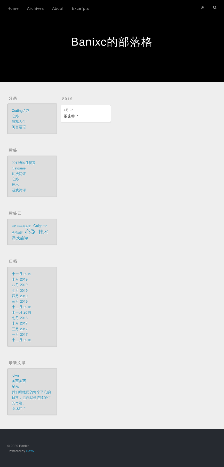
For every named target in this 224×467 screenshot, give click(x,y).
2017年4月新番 (24, 162)
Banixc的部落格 (112, 41)
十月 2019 (20, 279)
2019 (67, 98)
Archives (35, 8)
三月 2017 (20, 328)
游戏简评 (19, 190)
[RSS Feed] (203, 7)
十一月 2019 (21, 273)
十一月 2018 (21, 312)
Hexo (30, 450)
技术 (15, 184)
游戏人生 (19, 121)
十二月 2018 (21, 306)
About (58, 8)
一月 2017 (20, 334)
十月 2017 (20, 323)
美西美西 (19, 380)
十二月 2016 (21, 339)
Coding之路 (21, 110)
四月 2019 (20, 295)
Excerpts (80, 8)
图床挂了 (71, 116)
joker (15, 375)
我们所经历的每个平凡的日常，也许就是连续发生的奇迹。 (31, 397)
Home (13, 8)
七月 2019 (20, 290)
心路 (15, 116)
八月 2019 (20, 284)
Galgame (19, 168)
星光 (15, 386)
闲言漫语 (19, 126)
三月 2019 (20, 301)
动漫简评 (19, 173)
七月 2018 (20, 317)
